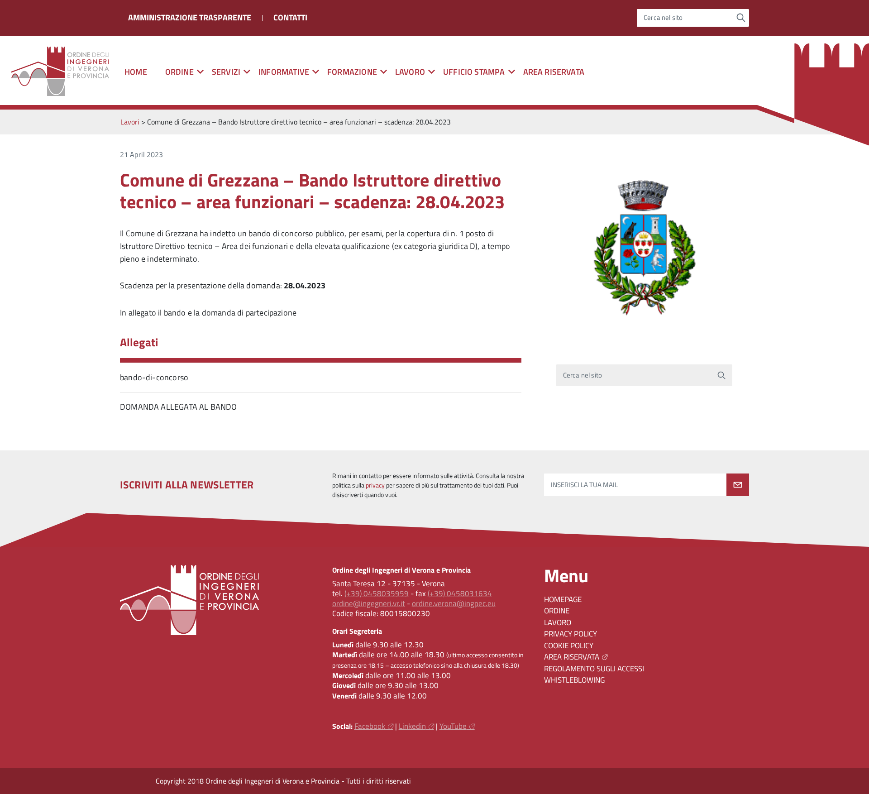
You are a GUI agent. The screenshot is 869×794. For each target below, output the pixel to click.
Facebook (369, 726)
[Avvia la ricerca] (741, 18)
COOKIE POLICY (568, 645)
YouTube (453, 726)
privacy (375, 485)
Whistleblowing (574, 680)
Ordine (556, 611)
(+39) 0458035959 (376, 593)
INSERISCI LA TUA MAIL (584, 485)
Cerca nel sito (663, 18)
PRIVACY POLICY (570, 634)
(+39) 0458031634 (460, 593)
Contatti (290, 17)
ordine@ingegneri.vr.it (368, 603)
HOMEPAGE (563, 599)
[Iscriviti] (737, 485)
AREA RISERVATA (554, 72)
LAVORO (557, 622)
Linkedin (412, 726)
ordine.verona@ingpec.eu (454, 603)
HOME (135, 72)
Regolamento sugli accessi (594, 668)
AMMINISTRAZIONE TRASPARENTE (189, 17)
